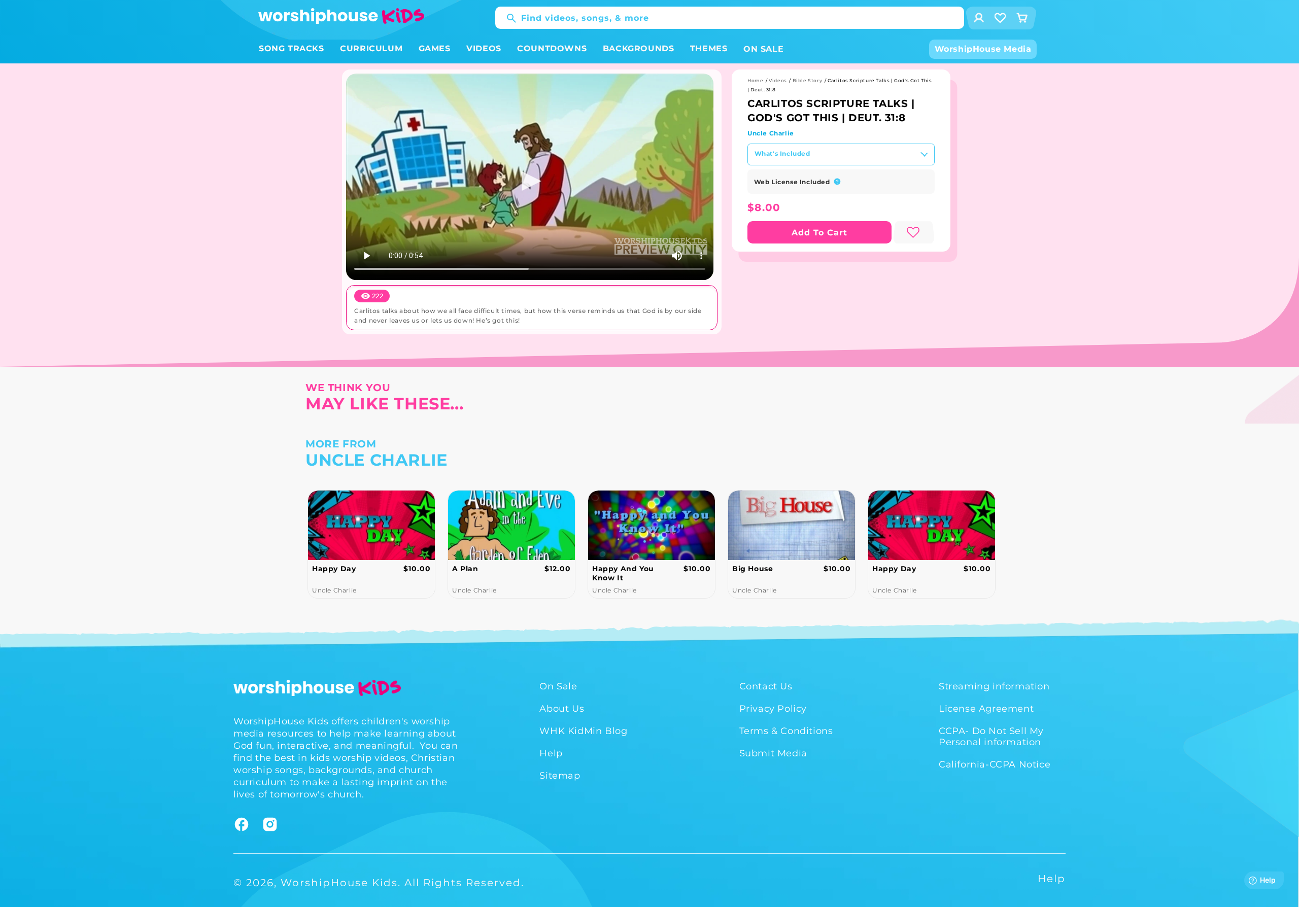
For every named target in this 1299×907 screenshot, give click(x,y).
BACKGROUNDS (638, 48)
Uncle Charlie (770, 133)
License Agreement (986, 708)
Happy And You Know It (483, 573)
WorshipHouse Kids (339, 883)
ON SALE (763, 49)
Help (550, 753)
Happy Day (754, 568)
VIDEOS (483, 48)
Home (755, 80)
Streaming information (994, 686)
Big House (612, 568)
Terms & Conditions (786, 731)
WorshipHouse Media (983, 49)
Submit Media (773, 753)
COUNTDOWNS (552, 48)
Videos (778, 80)
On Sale (558, 686)
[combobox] (729, 18)
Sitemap (559, 775)
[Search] (506, 18)
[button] (291, 49)
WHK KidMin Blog (583, 731)
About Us (561, 708)
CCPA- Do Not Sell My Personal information (991, 736)
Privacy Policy (773, 708)
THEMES (709, 48)
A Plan (325, 568)
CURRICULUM (371, 48)
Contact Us (766, 686)
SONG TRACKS (291, 48)
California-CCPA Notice (994, 764)
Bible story (808, 80)
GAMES (435, 48)
